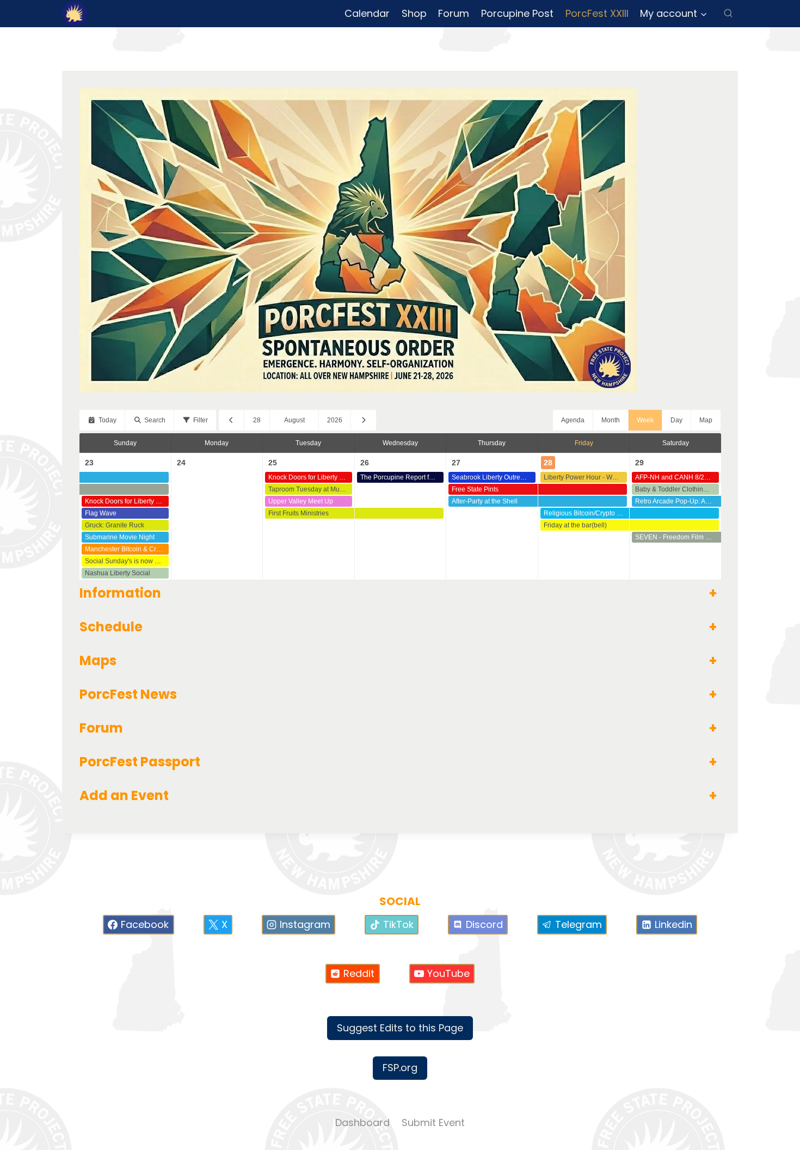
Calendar (367, 13)
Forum (453, 13)
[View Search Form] (728, 13)
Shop (414, 13)
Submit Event (433, 1122)
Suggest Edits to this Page (400, 1028)
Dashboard (362, 1122)
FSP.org (400, 1067)
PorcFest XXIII (597, 13)
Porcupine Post (517, 13)
